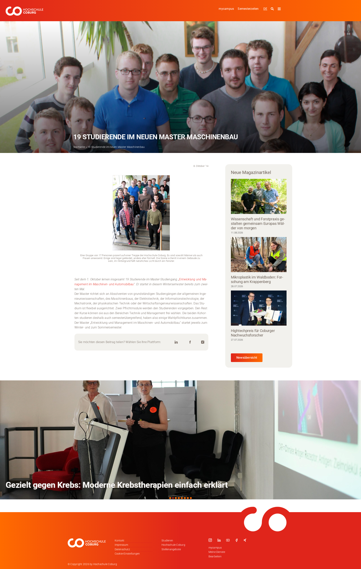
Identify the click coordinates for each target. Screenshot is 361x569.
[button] (170, 498)
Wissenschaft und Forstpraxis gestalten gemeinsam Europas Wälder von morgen (258, 223)
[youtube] (228, 540)
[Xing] (202, 342)
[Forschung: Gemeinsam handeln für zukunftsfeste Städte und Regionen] (180, 439)
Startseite (79, 146)
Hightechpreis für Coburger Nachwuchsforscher (253, 332)
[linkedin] (219, 540)
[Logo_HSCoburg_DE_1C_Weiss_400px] (24, 8)
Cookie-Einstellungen (127, 553)
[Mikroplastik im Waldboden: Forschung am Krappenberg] (259, 254)
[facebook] (236, 540)
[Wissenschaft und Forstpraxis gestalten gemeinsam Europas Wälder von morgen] (259, 196)
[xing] (245, 540)
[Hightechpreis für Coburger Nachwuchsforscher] (259, 308)
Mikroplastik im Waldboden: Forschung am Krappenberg (257, 279)
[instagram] (210, 540)
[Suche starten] (273, 9)
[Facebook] (190, 342)
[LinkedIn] (176, 342)
